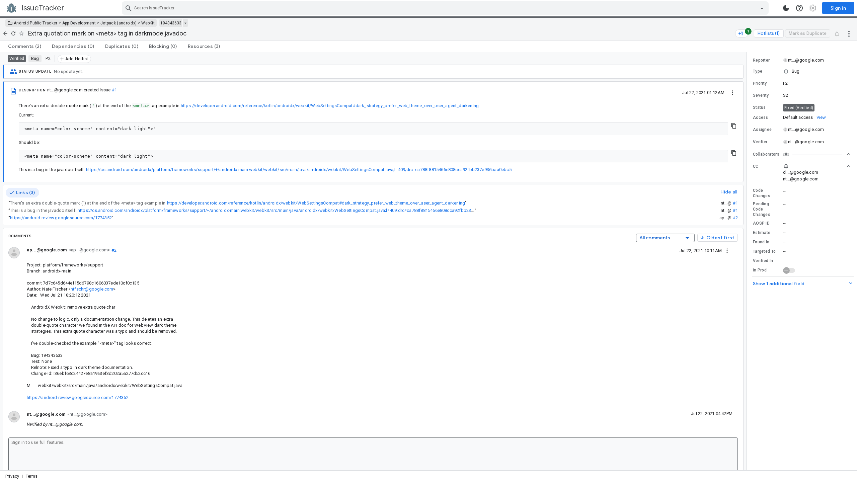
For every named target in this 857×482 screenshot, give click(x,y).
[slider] (747, 261)
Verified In (763, 260)
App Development (79, 23)
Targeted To (764, 251)
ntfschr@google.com (92, 289)
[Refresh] (13, 33)
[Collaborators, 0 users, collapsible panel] (817, 154)
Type (757, 71)
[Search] (129, 8)
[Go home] (5, 33)
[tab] (25, 46)
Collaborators (766, 154)
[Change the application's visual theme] (786, 8)
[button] (802, 71)
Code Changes (761, 193)
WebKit (148, 23)
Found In (761, 242)
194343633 (170, 23)
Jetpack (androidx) (118, 23)
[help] (799, 8)
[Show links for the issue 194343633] (185, 23)
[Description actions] (732, 92)
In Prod (760, 270)
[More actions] (849, 33)
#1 (114, 89)
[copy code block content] (734, 126)
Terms (32, 476)
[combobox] (446, 8)
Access (760, 117)
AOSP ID (761, 223)
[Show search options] (762, 8)
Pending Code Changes (761, 209)
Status (759, 107)
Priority (760, 83)
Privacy (12, 476)
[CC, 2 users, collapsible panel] (817, 166)
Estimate (761, 232)
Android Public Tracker (36, 23)
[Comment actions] (727, 250)
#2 (735, 217)
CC (756, 166)
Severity (761, 95)
